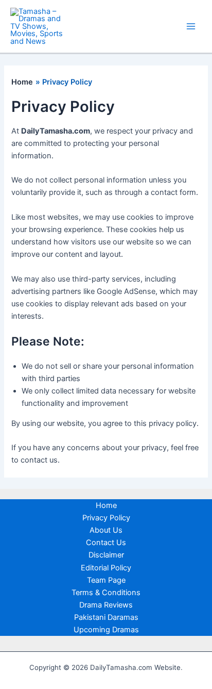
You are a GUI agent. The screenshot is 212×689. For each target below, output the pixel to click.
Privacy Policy (106, 517)
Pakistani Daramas (106, 617)
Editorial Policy (106, 567)
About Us (106, 530)
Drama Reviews (106, 605)
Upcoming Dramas (106, 629)
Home (106, 505)
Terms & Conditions (106, 592)
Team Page (106, 580)
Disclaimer (106, 555)
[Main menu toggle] (191, 26)
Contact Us (106, 542)
